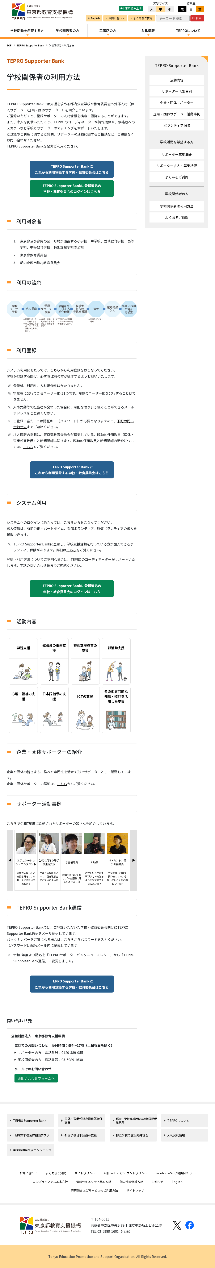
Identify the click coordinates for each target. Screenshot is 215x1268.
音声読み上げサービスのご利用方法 (94, 1190)
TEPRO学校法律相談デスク (31, 1135)
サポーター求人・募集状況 (177, 165)
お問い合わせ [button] (116, 18)
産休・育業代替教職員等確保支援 (83, 1120)
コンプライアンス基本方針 (50, 1182)
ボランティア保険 (177, 125)
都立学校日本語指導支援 (80, 1135)
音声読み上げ (133, 8)
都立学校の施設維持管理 (132, 1135)
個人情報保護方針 (131, 1182)
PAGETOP (191, 1254)
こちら (55, 370)
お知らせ (157, 1182)
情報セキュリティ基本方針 (93, 1182)
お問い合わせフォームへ (36, 1078)
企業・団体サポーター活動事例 (176, 113)
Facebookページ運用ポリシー (176, 1173)
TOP (9, 45)
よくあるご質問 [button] (142, 18)
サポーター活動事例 (177, 91)
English (177, 1182)
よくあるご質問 (177, 176)
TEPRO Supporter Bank (30, 45)
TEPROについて (178, 1120)
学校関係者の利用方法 (177, 206)
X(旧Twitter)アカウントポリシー (125, 1173)
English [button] (95, 18)
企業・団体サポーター (177, 102)
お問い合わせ (28, 1173)
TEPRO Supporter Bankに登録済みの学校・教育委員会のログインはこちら (71, 188)
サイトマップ (135, 1190)
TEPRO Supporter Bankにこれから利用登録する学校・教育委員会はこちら (72, 169)
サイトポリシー (85, 1173)
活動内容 (177, 80)
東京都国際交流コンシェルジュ (33, 1150)
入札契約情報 (176, 1135)
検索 (198, 18)
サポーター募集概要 (177, 154)
